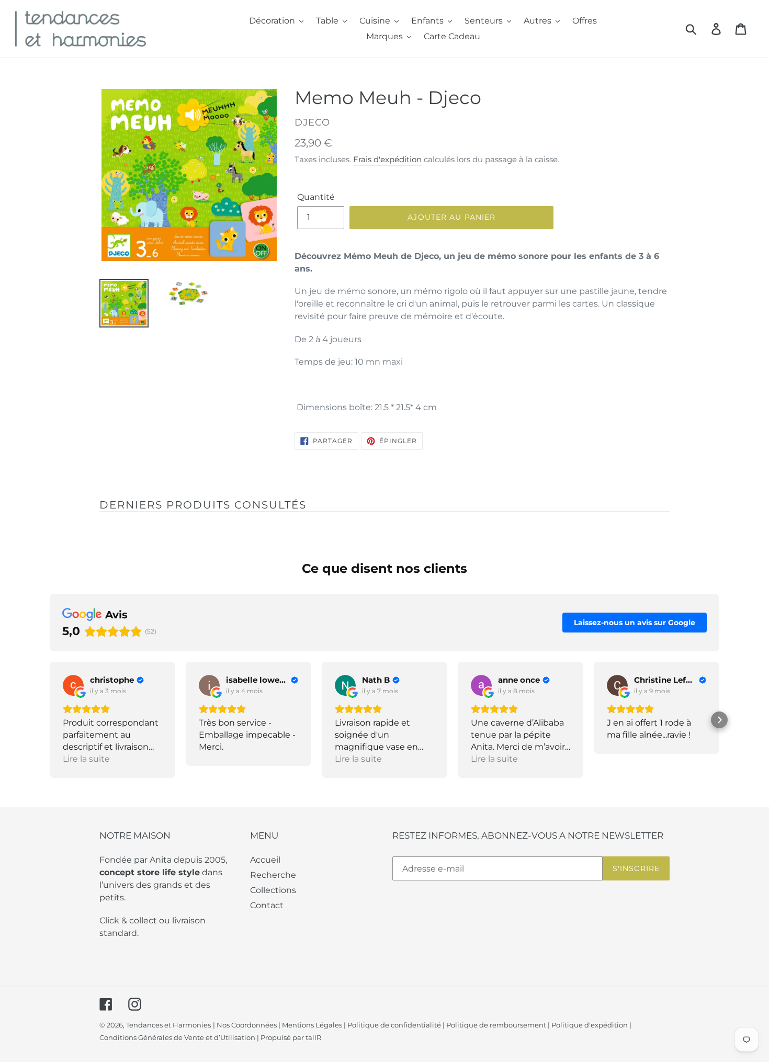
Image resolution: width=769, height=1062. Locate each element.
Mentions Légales (312, 1025)
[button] (49, 719)
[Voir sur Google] (73, 685)
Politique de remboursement (496, 1025)
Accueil (265, 860)
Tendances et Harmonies (168, 1025)
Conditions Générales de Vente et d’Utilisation (177, 1037)
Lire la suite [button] (86, 759)
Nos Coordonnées (247, 1025)
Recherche (273, 875)
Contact (267, 905)
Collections (273, 890)
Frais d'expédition (387, 159)
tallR (313, 1037)
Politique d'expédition (589, 1025)
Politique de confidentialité (394, 1025)
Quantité (316, 197)
